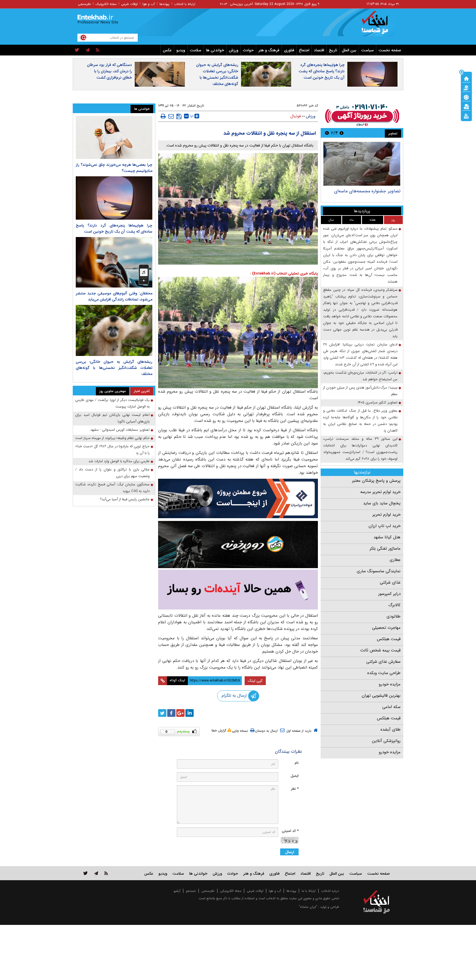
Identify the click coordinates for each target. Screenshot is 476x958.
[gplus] (180, 713)
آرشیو (177, 890)
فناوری (289, 50)
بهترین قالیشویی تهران (381, 695)
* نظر (295, 789)
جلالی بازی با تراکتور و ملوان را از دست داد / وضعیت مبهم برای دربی (112, 473)
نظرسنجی (84, 4)
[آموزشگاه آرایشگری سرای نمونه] (238, 590)
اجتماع (304, 50)
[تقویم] (466, 106)
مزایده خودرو (390, 684)
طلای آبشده (390, 729)
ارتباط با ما (309, 890)
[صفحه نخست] (466, 78)
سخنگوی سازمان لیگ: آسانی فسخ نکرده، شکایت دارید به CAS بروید (112, 487)
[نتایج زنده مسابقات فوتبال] (466, 115)
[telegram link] (96, 873)
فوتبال (295, 116)
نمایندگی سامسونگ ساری (379, 571)
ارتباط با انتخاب (184, 4)
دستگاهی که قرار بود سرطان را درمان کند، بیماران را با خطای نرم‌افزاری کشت (109, 71)
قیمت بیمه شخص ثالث (380, 650)
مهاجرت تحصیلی (386, 627)
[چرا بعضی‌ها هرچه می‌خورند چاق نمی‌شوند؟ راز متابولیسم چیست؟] (114, 137)
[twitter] (77, 50)
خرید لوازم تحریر (386, 514)
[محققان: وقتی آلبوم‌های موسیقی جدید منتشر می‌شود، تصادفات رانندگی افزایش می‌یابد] (114, 262)
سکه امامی (391, 707)
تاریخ (333, 50)
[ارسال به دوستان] (171, 116)
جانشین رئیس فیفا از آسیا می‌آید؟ (125, 499)
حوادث (248, 50)
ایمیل (295, 776)
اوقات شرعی (129, 4)
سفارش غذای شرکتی (383, 661)
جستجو (191, 890)
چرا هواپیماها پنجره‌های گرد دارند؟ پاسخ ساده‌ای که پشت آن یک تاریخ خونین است (322, 71)
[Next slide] (327, 133)
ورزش (233, 50)
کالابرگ (394, 605)
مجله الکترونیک (106, 4)
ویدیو (180, 50)
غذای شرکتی (390, 582)
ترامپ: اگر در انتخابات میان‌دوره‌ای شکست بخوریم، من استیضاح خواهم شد (360, 376)
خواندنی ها (215, 50)
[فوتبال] (466, 97)
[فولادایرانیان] (238, 498)
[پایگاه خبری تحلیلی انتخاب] (379, 25)
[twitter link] (85, 873)
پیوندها (164, 4)
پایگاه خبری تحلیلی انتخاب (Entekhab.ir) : (284, 273)
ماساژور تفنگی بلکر (385, 548)
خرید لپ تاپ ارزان (385, 526)
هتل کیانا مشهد (387, 537)
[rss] (97, 50)
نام (297, 763)
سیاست (367, 50)
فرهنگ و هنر (268, 50)
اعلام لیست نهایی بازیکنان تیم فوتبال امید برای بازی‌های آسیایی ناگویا (112, 418)
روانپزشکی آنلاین (386, 741)
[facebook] (171, 713)
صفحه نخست (389, 50)
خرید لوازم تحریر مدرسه (380, 492)
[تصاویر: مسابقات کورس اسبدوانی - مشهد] (361, 164)
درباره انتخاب (330, 890)
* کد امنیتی (290, 831)
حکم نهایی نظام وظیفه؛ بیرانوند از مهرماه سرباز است (112, 438)
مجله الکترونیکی (230, 890)
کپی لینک (255, 681)
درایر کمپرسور (389, 593)
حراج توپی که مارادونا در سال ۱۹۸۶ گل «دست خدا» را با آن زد (112, 449)
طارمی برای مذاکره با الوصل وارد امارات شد (119, 461)
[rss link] (106, 873)
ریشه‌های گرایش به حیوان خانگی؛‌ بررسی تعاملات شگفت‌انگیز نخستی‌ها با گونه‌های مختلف (217, 74)
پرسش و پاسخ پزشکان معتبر (376, 480)
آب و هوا (148, 4)
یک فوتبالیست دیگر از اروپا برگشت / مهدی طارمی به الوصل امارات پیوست (112, 403)
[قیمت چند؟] (466, 87)
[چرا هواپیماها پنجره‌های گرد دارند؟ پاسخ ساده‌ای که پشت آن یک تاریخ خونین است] (114, 197)
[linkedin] (189, 713)
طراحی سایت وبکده (384, 673)
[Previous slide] (342, 133)
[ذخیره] (179, 116)
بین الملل (349, 50)
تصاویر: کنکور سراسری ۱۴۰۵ (377, 402)
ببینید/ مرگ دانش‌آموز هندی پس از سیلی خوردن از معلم (360, 391)
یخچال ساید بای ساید (382, 503)
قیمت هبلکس (389, 639)
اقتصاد (319, 50)
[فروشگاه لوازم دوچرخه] (238, 544)
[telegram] (87, 50)
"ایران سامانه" (308, 906)
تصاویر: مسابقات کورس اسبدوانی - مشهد (363, 191)
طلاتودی (393, 616)
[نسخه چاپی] (163, 116)
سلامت (195, 50)
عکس (167, 50)
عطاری (395, 560)
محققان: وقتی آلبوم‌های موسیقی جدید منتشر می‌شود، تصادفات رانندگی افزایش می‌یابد (114, 296)
